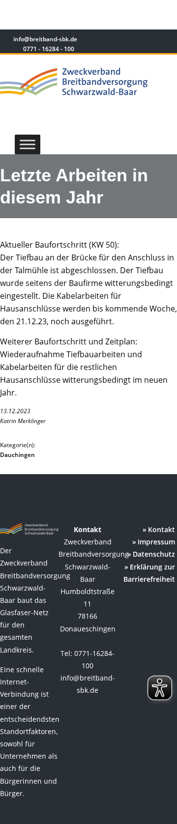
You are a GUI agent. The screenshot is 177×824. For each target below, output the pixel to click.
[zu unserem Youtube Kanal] (165, 40)
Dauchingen (17, 455)
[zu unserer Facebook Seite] (138, 40)
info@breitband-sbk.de (44, 39)
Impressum (156, 541)
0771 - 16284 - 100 (48, 49)
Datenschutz (154, 554)
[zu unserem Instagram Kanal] (152, 40)
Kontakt (161, 529)
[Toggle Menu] (27, 144)
